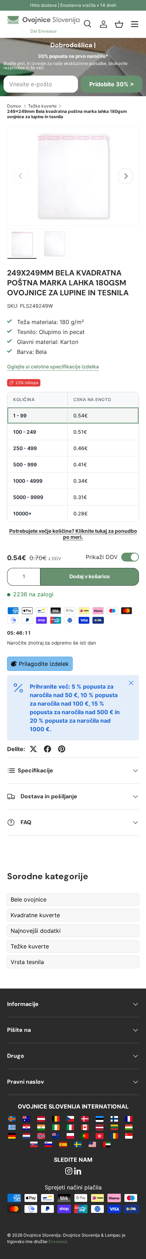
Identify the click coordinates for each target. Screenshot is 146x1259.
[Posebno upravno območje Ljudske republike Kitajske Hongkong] (99, 1135)
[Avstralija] (26, 1118)
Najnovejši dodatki (36, 930)
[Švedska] (78, 1144)
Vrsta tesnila (27, 961)
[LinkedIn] (77, 1171)
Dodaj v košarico (89, 576)
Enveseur (58, 1241)
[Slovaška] (34, 1144)
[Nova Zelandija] (56, 1135)
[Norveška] (41, 1135)
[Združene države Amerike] (92, 1144)
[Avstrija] (41, 1118)
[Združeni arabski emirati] (107, 1144)
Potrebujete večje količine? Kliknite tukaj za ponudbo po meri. (73, 534)
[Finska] (114, 1118)
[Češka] (70, 1118)
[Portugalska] (85, 1135)
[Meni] (134, 24)
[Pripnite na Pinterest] (62, 749)
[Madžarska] (129, 1127)
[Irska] (56, 1127)
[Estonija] (99, 1118)
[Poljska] (70, 1135)
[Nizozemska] (26, 1135)
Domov (14, 106)
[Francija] (129, 1118)
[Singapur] (129, 1135)
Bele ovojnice (28, 899)
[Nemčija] (12, 1135)
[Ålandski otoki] (12, 1118)
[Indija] (41, 1127)
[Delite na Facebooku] (47, 749)
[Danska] (85, 1118)
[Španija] (63, 1144)
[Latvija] (99, 1127)
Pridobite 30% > (111, 84)
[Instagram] (68, 1171)
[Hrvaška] (26, 1127)
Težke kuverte (42, 106)
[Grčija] (12, 1127)
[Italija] (70, 1127)
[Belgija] (56, 1118)
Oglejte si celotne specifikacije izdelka (53, 366)
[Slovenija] (48, 1144)
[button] (119, 24)
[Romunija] (114, 1135)
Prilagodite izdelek (44, 663)
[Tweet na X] (33, 749)
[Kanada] (85, 1127)
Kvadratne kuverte (35, 915)
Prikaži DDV (102, 556)
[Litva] (114, 1127)
